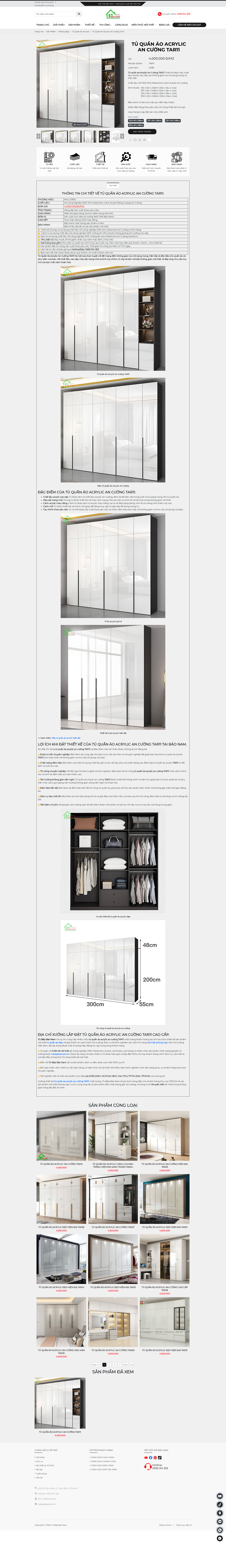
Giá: (130, 59)
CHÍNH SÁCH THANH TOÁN (103, 1461)
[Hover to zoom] (80, 84)
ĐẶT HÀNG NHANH (142, 131)
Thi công (104, 25)
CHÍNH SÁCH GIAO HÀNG (102, 1457)
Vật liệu (39, 1469)
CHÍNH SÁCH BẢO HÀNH (102, 1465)
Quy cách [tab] (113, 185)
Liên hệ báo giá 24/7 (189, 25)
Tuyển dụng (41, 1473)
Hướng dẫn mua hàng (44, 5)
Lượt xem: (133, 67)
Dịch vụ (39, 1461)
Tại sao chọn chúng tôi (44, 2)
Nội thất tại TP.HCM (45, 1465)
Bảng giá (164, 25)
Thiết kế (89, 25)
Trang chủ (42, 25)
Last (132, 1365)
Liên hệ (39, 1477)
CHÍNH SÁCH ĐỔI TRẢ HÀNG (104, 1469)
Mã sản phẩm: (135, 63)
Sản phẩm (74, 25)
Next (126, 1365)
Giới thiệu (59, 25)
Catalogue (121, 25)
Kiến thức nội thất (143, 25)
